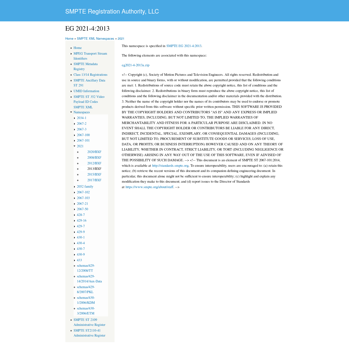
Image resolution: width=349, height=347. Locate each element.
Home (69, 38)
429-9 (81, 231)
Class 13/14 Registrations (90, 74)
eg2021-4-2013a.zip (135, 64)
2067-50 (82, 209)
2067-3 (81, 129)
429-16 (81, 220)
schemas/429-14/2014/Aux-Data (89, 278)
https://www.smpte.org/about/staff (149, 186)
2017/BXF (94, 180)
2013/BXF (94, 168)
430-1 (81, 237)
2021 (121, 38)
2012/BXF (94, 163)
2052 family (85, 186)
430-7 (81, 248)
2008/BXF (94, 157)
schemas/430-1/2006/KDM (86, 300)
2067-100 (83, 135)
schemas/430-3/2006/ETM (86, 310)
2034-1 (81, 117)
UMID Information (86, 91)
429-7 (81, 226)
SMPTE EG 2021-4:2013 (183, 45)
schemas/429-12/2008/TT (86, 268)
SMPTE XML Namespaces (95, 38)
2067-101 (83, 140)
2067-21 (82, 203)
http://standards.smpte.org (170, 165)
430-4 (81, 243)
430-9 (81, 254)
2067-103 (83, 197)
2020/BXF (94, 151)
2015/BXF (94, 174)
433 (79, 260)
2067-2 (81, 123)
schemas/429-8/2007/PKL (86, 289)
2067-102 (83, 192)
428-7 (81, 214)
